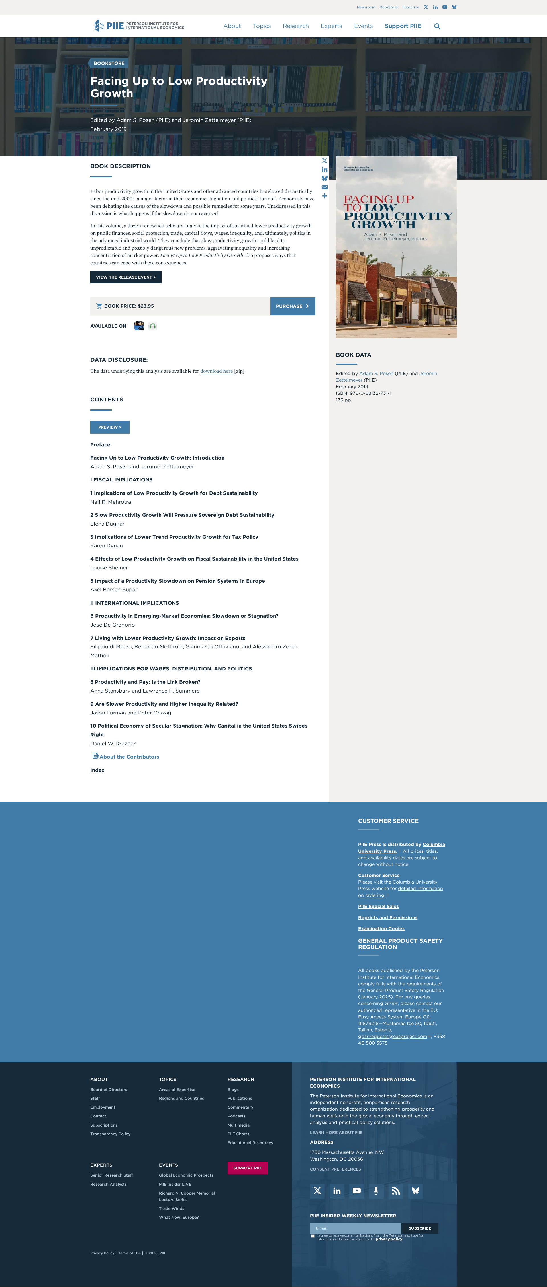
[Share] (324, 195)
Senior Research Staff (111, 1175)
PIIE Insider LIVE (175, 1184)
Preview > (110, 427)
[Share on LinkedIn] (324, 169)
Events (363, 25)
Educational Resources (250, 1142)
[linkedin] (337, 1191)
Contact (98, 1116)
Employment (102, 1107)
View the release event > (126, 277)
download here (216, 371)
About (99, 1079)
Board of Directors (108, 1089)
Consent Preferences (335, 1169)
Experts (101, 1165)
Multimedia (239, 1125)
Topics (167, 1079)
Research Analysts (108, 1184)
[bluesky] (415, 1191)
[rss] (396, 1191)
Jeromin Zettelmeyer (209, 120)
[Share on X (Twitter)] (324, 160)
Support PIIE (403, 25)
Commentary (240, 1107)
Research (241, 1079)
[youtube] (356, 1191)
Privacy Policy (102, 1253)
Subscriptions (104, 1125)
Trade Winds (171, 1208)
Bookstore (389, 7)
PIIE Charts (238, 1134)
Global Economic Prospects (186, 1175)
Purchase (290, 306)
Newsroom (366, 7)
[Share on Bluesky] (324, 178)
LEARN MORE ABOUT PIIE (336, 1132)
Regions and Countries (181, 1098)
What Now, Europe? (179, 1217)
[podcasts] (376, 1191)
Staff (95, 1098)
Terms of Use (129, 1253)
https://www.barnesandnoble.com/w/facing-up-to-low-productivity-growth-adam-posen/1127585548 (152, 325)
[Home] (139, 26)
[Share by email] (324, 187)
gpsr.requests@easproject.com (392, 1036)
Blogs (233, 1089)
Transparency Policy (110, 1134)
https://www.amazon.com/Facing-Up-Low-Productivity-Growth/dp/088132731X (139, 325)
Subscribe (410, 7)
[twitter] (317, 1191)
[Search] (437, 26)
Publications (240, 1098)
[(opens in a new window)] (426, 7)
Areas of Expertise (177, 1089)
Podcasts (237, 1116)
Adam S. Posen (136, 120)
